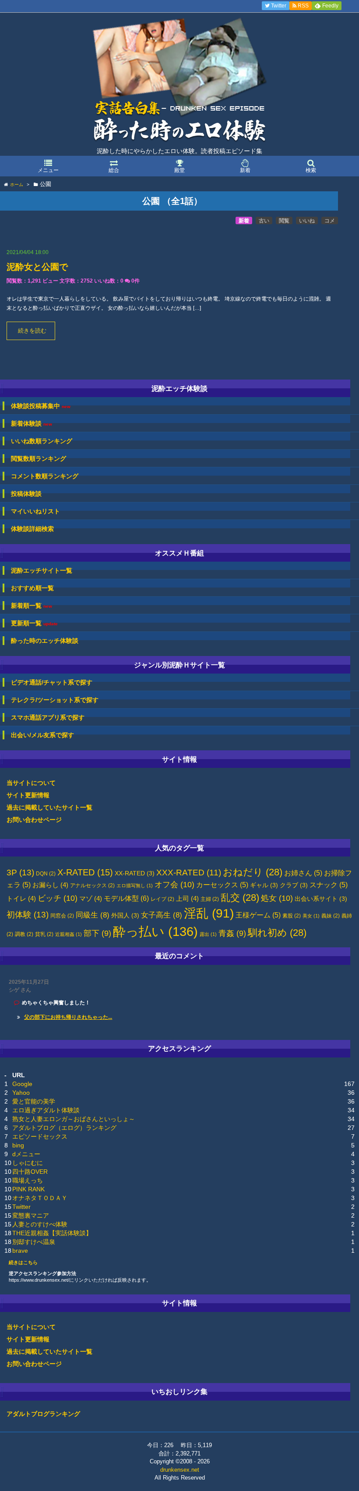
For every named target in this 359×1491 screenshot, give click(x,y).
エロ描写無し (134, 885)
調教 (24, 934)
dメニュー (26, 1154)
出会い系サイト (321, 899)
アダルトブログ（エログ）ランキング (64, 1127)
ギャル (264, 885)
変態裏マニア (30, 1215)
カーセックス (222, 885)
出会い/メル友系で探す (42, 735)
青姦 (232, 933)
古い (264, 221)
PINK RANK (28, 1189)
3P (20, 872)
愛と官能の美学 (33, 1101)
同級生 (92, 914)
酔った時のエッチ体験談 (44, 641)
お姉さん (303, 873)
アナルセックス (92, 885)
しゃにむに (27, 1162)
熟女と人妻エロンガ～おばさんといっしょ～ (73, 1118)
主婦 (210, 899)
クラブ (294, 885)
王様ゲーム (258, 915)
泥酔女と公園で (37, 267)
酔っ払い (155, 931)
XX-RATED (135, 873)
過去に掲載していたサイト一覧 (49, 807)
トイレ (21, 898)
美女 (311, 915)
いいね (307, 221)
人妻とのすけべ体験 (39, 1224)
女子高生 (161, 914)
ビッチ (57, 898)
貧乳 (44, 934)
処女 (277, 898)
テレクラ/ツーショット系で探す (55, 700)
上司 (187, 898)
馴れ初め (277, 932)
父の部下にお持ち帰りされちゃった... (68, 1017)
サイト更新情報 (28, 795)
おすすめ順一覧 (32, 588)
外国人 (125, 915)
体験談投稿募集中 (40, 406)
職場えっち (27, 1180)
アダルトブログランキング (43, 1413)
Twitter (21, 1206)
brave (20, 1250)
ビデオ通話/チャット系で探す (51, 682)
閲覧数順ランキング (38, 458)
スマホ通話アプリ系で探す (47, 717)
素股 (291, 916)
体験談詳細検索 (32, 529)
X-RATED (85, 872)
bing (18, 1145)
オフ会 (174, 884)
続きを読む (32, 331)
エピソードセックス (39, 1136)
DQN (46, 874)
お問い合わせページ (34, 819)
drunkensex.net (179, 1469)
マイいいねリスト (35, 511)
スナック (329, 885)
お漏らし (50, 885)
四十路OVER (30, 1171)
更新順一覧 (34, 623)
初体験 (28, 914)
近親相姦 (68, 934)
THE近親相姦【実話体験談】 (52, 1233)
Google (22, 1083)
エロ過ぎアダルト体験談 (46, 1110)
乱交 (240, 897)
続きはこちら (23, 1262)
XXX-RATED (188, 872)
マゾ (90, 898)
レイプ (162, 899)
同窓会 (62, 916)
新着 (244, 221)
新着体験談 (31, 423)
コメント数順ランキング (44, 476)
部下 (97, 933)
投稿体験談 (26, 494)
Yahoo (21, 1092)
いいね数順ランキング (41, 441)
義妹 (330, 916)
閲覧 (284, 221)
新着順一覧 (31, 605)
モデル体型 (126, 898)
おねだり (252, 872)
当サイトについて (31, 782)
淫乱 (209, 913)
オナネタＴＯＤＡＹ (39, 1197)
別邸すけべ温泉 (33, 1241)
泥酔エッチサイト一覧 (41, 570)
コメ (329, 221)
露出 (208, 934)
